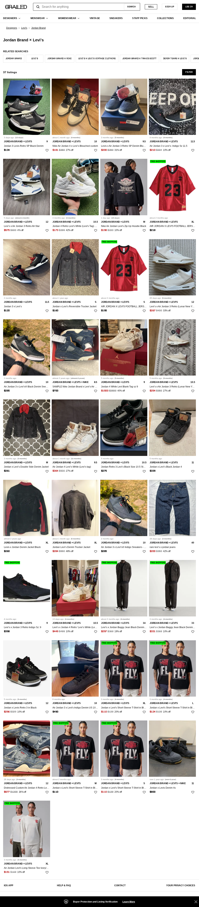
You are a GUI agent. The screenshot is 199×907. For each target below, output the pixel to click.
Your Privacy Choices (180, 885)
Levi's (24, 28)
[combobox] (86, 7)
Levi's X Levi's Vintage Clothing (97, 59)
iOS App (8, 885)
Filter (189, 72)
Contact (120, 885)
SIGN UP (169, 7)
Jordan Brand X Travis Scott (139, 59)
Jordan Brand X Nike (59, 59)
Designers (11, 28)
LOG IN (189, 7)
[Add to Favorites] (47, 150)
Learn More (128, 901)
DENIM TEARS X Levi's (175, 59)
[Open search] (38, 7)
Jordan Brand (38, 28)
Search (131, 7)
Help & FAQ (64, 885)
